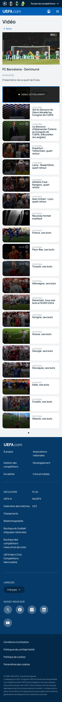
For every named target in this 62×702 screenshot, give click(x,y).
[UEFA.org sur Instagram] (32, 613)
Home (11, 11)
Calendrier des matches (17, 506)
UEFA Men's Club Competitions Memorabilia (13, 558)
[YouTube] (8, 626)
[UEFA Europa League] (10, 3)
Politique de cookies (14, 657)
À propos (8, 451)
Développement (41, 462)
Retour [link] (9, 28)
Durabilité (9, 474)
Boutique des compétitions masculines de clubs (15, 543)
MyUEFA (36, 498)
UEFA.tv (8, 498)
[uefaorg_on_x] (8, 613)
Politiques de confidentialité (19, 649)
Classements (11, 513)
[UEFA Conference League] (16, 3)
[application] (31, 48)
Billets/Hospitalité (13, 521)
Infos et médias (41, 474)
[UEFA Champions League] (4, 3)
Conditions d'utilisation (16, 642)
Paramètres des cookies (17, 664)
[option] (31, 94)
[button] (56, 11)
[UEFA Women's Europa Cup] (22, 3)
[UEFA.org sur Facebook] (20, 613)
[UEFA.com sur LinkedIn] (44, 613)
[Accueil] (13, 444)
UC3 (34, 506)
